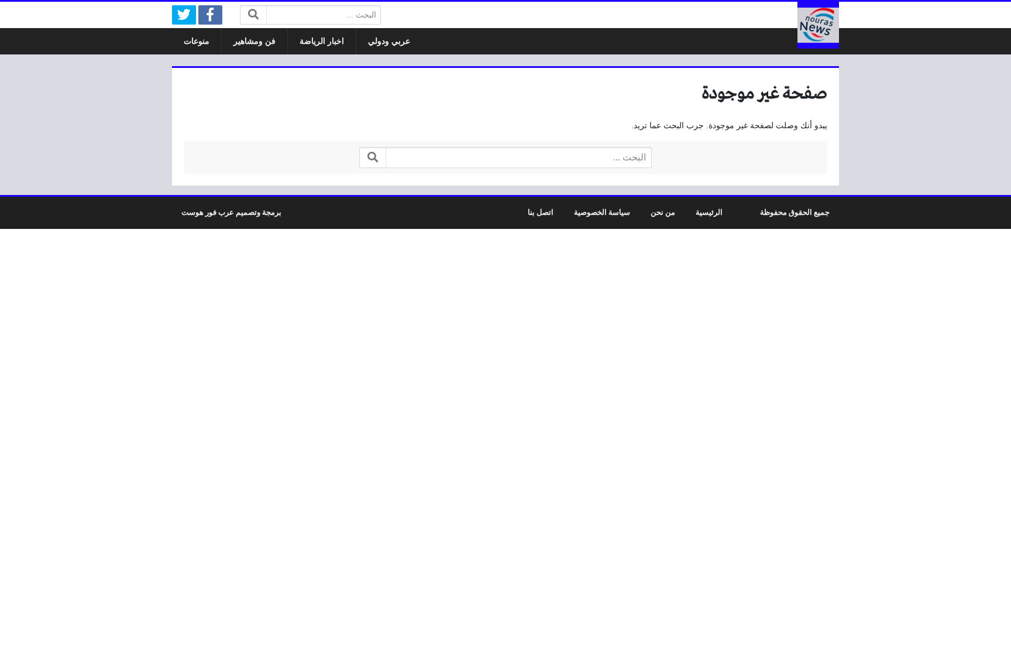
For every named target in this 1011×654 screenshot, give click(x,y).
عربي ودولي (389, 41)
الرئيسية (709, 212)
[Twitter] (184, 15)
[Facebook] (210, 15)
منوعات (196, 41)
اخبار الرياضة (322, 41)
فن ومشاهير (254, 41)
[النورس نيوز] (818, 25)
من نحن (663, 212)
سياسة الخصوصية (602, 212)
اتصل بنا (540, 212)
